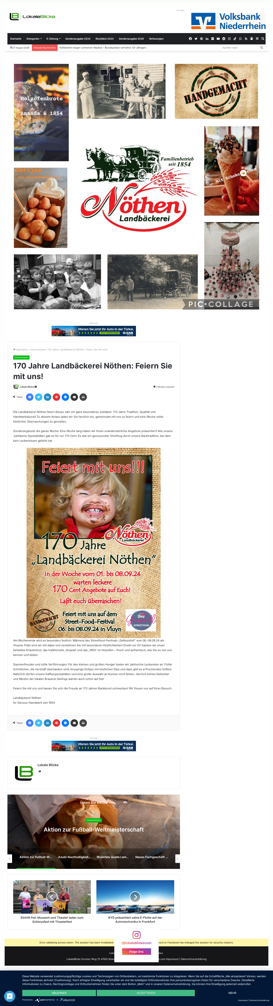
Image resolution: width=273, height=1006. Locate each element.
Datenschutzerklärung (194, 959)
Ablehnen (59, 993)
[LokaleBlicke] (32, 16)
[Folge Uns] (136, 937)
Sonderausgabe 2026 (131, 38)
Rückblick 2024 (105, 38)
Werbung (94, 323)
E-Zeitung (52, 38)
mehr (232, 993)
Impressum (172, 959)
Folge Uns (136, 951)
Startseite (15, 38)
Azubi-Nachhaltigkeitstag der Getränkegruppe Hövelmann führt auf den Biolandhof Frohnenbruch (93, 829)
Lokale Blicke (27, 386)
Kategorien (33, 38)
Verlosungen (156, 38)
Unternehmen (38, 349)
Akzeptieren (145, 993)
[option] (93, 832)
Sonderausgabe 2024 (77, 38)
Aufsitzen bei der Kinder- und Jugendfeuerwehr (87, 47)
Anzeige (180, 10)
